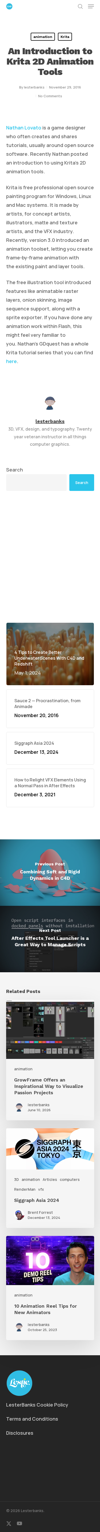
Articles (50, 1179)
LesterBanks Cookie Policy (37, 1404)
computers (70, 1179)
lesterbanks (34, 87)
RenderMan (24, 1189)
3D (16, 1179)
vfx (41, 1189)
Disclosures (19, 1433)
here (11, 361)
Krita (65, 37)
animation (42, 37)
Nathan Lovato (23, 127)
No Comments (50, 96)
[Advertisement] (50, 557)
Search (14, 469)
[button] (91, 6)
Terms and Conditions (32, 1419)
